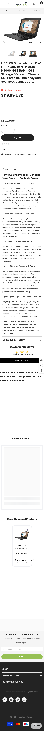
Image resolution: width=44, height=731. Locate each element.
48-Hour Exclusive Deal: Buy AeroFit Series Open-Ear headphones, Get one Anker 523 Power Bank (20, 376)
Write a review (22, 360)
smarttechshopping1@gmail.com (25, 692)
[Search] (9, 4)
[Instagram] (11, 699)
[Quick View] (27, 530)
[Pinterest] (17, 699)
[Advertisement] (22, 407)
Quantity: (5, 125)
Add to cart (22, 560)
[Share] (3, 150)
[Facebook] (4, 699)
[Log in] (34, 4)
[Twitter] (24, 699)
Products (11, 11)
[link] (22, 498)
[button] (36, 42)
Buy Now (22, 728)
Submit (22, 656)
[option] (22, 29)
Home (3, 11)
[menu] (2, 4)
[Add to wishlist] (5, 144)
